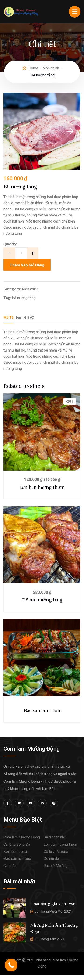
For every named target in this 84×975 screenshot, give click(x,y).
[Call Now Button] (11, 965)
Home (33, 68)
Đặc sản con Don (42, 710)
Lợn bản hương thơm (42, 487)
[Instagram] (54, 803)
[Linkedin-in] (42, 803)
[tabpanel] (42, 131)
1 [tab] (39, 161)
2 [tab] (44, 161)
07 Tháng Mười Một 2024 (53, 911)
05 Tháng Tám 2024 (49, 939)
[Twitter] (19, 803)
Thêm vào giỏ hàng (27, 265)
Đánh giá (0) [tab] (25, 317)
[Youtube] (31, 803)
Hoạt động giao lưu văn (53, 904)
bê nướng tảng (24, 298)
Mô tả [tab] (9, 317)
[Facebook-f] (8, 803)
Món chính (50, 68)
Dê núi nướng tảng (42, 600)
